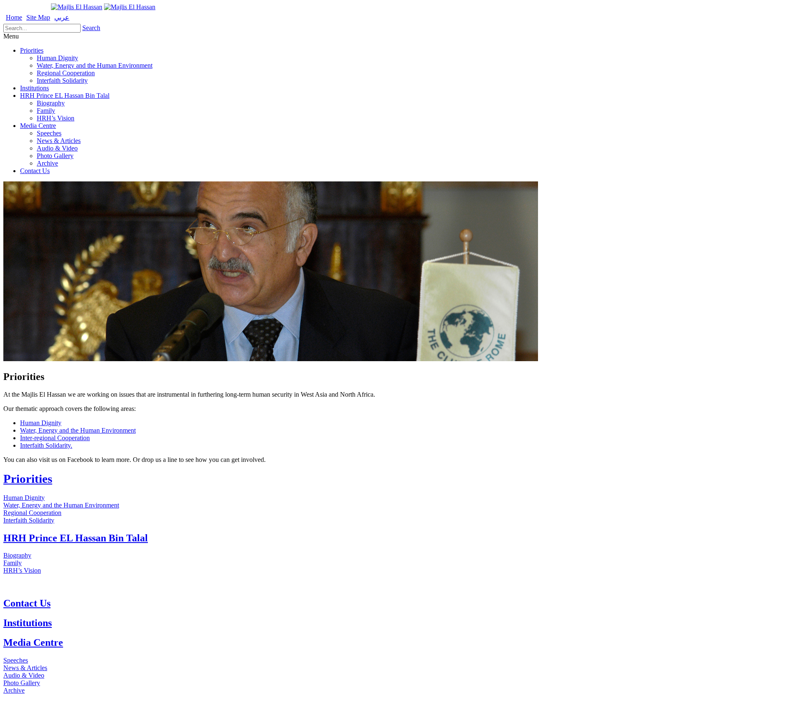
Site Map (38, 17)
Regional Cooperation (66, 72)
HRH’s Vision (55, 118)
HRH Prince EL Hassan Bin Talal (64, 95)
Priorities (31, 50)
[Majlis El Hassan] (76, 6)
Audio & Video (57, 148)
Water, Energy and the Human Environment (94, 65)
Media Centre (38, 125)
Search (91, 27)
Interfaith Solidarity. (46, 445)
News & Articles (59, 140)
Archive (47, 163)
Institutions (34, 88)
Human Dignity (57, 57)
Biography (51, 103)
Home (14, 17)
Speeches (49, 133)
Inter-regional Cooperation (55, 437)
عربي (61, 17)
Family (46, 110)
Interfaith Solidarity (62, 80)
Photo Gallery (55, 155)
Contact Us (35, 170)
